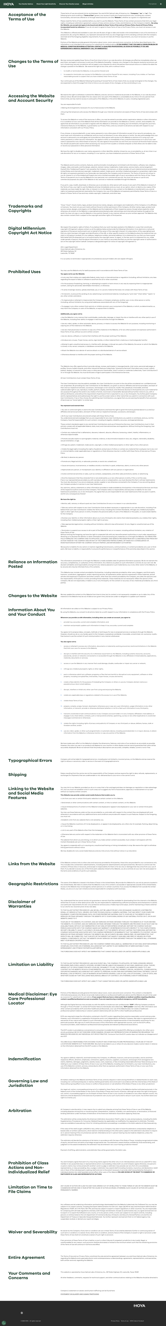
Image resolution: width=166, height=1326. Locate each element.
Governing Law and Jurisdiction (76, 64)
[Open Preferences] (4, 1323)
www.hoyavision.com (103, 18)
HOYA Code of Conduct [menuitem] (137, 1321)
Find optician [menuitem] (153, 4)
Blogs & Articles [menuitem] (88, 4)
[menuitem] (162, 4)
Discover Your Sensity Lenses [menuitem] (69, 4)
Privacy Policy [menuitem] (115, 1321)
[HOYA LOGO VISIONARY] (8, 4)
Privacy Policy (147, 25)
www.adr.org (80, 1123)
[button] (22, 1313)
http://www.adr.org (149, 1123)
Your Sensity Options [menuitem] (26, 4)
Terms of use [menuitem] (124, 1321)
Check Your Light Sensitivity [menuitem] (46, 4)
